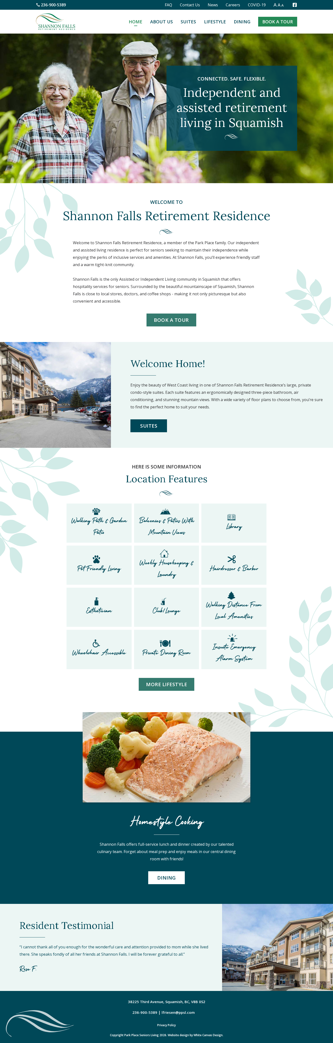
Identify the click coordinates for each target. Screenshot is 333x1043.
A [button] (275, 4)
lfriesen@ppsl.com (178, 1012)
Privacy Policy (166, 1025)
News (213, 4)
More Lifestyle (166, 684)
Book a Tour (277, 22)
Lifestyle (215, 22)
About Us (161, 22)
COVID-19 (257, 4)
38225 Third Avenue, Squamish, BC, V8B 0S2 (166, 1001)
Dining (242, 22)
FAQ (168, 4)
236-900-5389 (53, 5)
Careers (233, 4)
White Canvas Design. (208, 1035)
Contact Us (190, 4)
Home (135, 22)
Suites (188, 22)
